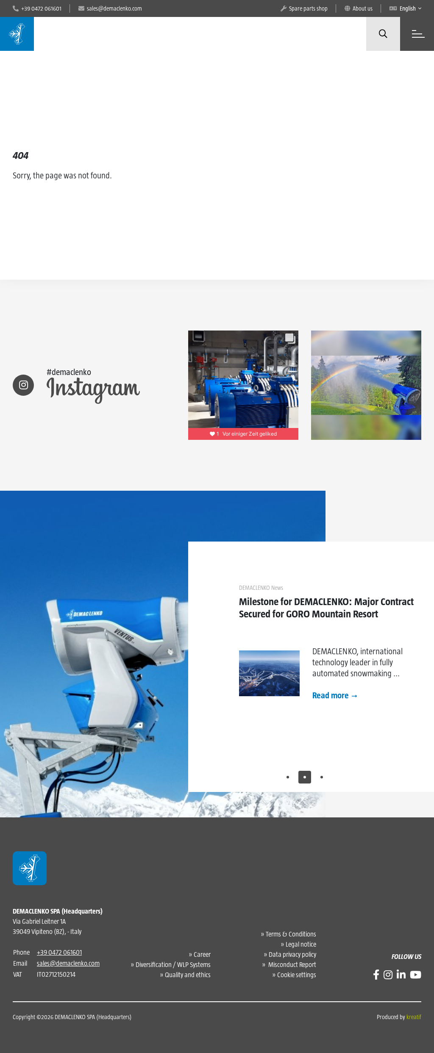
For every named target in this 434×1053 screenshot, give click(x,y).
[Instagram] (388, 975)
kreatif (413, 1017)
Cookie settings (296, 974)
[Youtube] (415, 975)
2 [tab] (305, 777)
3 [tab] (322, 777)
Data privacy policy (292, 954)
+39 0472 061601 (59, 952)
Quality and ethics (188, 974)
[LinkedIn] (401, 975)
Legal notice (301, 944)
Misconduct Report (291, 964)
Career (202, 954)
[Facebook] (376, 975)
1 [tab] (288, 777)
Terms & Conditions (291, 934)
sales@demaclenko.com (68, 963)
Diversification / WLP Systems (173, 964)
